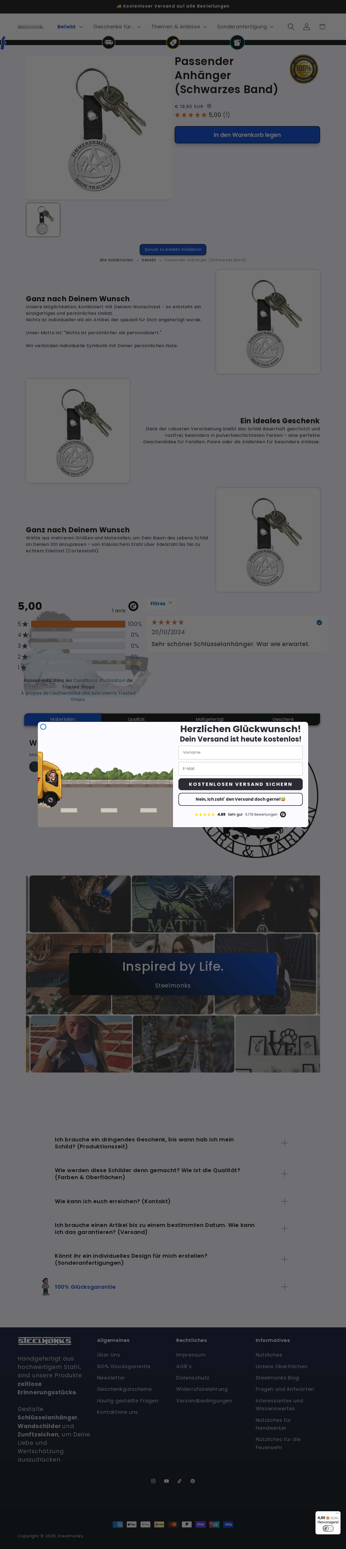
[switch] (328, 1528)
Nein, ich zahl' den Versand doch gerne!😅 (241, 799)
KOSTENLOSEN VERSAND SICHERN (240, 784)
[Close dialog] (43, 726)
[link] (240, 814)
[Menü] (337, 1514)
